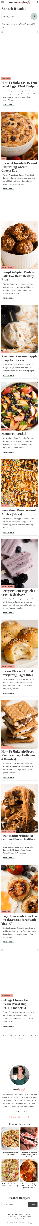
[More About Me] (20, 1075)
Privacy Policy (13, 1216)
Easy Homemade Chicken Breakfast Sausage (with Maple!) (19, 920)
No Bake (5, 351)
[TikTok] (28, 1116)
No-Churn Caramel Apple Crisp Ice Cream (19, 358)
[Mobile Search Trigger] (37, 2)
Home (21, 1214)
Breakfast (6, 78)
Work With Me (26, 1216)
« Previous (7, 1035)
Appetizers (6, 429)
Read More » (8, 105)
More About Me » (19, 1111)
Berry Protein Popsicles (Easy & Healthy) (18, 593)
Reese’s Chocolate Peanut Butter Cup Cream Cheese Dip (19, 167)
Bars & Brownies (8, 831)
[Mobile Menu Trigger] (2, 2)
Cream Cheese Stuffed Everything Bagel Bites (17, 673)
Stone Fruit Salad (13, 433)
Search (33, 1204)
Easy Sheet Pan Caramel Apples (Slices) (18, 512)
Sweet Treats (7, 747)
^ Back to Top (12, 1214)
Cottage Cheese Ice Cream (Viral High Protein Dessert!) (14, 1004)
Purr (31, 1223)
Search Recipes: (19, 1198)
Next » (21, 1039)
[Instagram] (19, 1116)
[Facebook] (25, 1116)
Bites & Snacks (8, 267)
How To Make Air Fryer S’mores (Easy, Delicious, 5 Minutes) (18, 755)
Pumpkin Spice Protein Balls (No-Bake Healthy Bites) (18, 276)
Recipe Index (19, 1218)
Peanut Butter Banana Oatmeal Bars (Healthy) (18, 837)
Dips (4, 158)
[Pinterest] (22, 1116)
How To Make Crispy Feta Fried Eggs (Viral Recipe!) (19, 84)
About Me (28, 1214)
